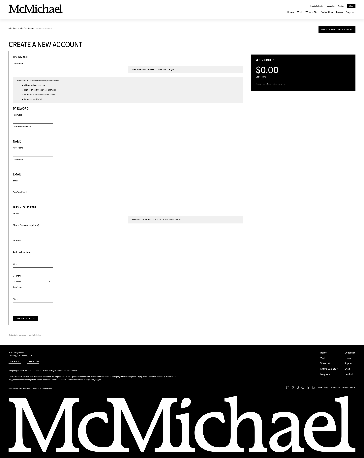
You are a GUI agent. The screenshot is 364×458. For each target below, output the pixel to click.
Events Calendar (317, 6)
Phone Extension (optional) (26, 225)
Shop (351, 6)
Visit (299, 12)
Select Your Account (27, 28)
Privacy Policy (323, 387)
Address (17, 241)
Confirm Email (20, 192)
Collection (327, 12)
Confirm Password (22, 127)
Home (290, 12)
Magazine (331, 6)
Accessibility (335, 387)
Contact (341, 6)
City (15, 264)
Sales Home (13, 28)
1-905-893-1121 (15, 362)
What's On (311, 12)
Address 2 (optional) (22, 252)
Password (17, 115)
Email (15, 181)
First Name (18, 148)
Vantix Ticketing (35, 335)
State (15, 299)
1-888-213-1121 (33, 362)
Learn (339, 12)
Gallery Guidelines (349, 387)
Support (350, 12)
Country (17, 276)
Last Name (18, 160)
